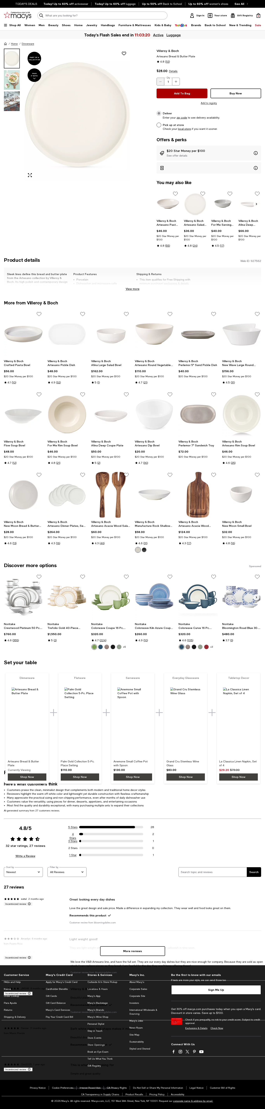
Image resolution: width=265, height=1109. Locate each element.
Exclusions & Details (196, 1028)
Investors (134, 1003)
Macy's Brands (95, 1010)
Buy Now (235, 93)
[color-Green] (119, 647)
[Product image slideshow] (77, 115)
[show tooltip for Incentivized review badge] (28, 904)
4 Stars (72, 834)
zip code (182, 117)
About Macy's (136, 982)
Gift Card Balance (56, 1003)
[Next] (256, 204)
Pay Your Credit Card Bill (59, 1017)
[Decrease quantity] (160, 81)
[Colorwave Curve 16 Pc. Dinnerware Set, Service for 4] (197, 596)
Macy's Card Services (58, 1010)
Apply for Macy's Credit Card (61, 982)
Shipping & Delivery (15, 1017)
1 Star (73, 855)
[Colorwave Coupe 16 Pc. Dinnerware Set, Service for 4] (110, 596)
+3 (211, 647)
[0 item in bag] (258, 15)
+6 (124, 647)
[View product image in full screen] (30, 175)
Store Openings (96, 1045)
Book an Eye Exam (97, 1051)
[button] (67, 115)
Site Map (134, 1034)
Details (173, 71)
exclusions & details (176, 283)
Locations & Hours (97, 989)
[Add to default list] (175, 193)
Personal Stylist (95, 1024)
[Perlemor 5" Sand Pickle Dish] (197, 334)
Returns (8, 1010)
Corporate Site (137, 996)
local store (184, 128)
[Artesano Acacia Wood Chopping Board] (197, 494)
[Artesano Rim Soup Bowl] (241, 414)
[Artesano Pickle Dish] (67, 334)
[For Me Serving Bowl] (222, 203)
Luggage (173, 35)
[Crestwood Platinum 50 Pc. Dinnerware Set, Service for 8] (23, 596)
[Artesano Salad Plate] (195, 203)
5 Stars (73, 827)
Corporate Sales (138, 989)
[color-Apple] (94, 647)
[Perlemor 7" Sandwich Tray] (197, 414)
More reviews (132, 951)
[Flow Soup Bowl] (23, 414)
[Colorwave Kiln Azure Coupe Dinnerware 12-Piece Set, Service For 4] (154, 596)
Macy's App (93, 996)
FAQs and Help (12, 982)
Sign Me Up (216, 989)
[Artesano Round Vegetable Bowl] (154, 334)
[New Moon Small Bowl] (241, 494)
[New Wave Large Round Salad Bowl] (241, 334)
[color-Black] (144, 550)
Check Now (216, 1028)
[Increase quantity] (176, 81)
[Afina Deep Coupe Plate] (249, 203)
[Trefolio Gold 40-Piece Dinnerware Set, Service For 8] (67, 596)
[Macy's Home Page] (17, 15)
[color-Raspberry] (206, 647)
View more (132, 288)
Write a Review (25, 856)
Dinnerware (28, 43)
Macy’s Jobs (136, 1020)
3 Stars (72, 841)
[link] (168, 233)
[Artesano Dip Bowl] (154, 414)
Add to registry (209, 103)
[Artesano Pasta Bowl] (168, 203)
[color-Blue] (100, 647)
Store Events (94, 1038)
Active (158, 35)
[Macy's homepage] (5, 43)
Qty (168, 77)
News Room (136, 1027)
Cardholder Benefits (57, 989)
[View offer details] (209, 153)
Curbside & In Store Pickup (102, 982)
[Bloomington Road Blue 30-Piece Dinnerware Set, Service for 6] (241, 596)
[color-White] (138, 550)
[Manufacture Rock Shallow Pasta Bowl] (154, 494)
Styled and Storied (139, 1048)
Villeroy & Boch (168, 51)
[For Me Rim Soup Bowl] (67, 414)
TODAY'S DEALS (26, 3)
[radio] (138, 550)
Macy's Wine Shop (97, 1017)
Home (14, 43)
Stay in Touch (94, 1031)
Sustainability (136, 1041)
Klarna (7, 989)
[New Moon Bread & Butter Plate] (23, 494)
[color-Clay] (106, 647)
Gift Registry (94, 1065)
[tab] (12, 58)
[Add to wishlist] (124, 53)
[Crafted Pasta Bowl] (23, 334)
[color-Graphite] (113, 647)
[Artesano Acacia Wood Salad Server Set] (110, 494)
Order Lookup (11, 996)
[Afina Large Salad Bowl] (110, 334)
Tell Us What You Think (100, 1058)
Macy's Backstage (97, 1003)
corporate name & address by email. (193, 1101)
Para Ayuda (10, 1003)
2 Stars (73, 848)
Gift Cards (51, 996)
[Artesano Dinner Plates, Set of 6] (67, 494)
